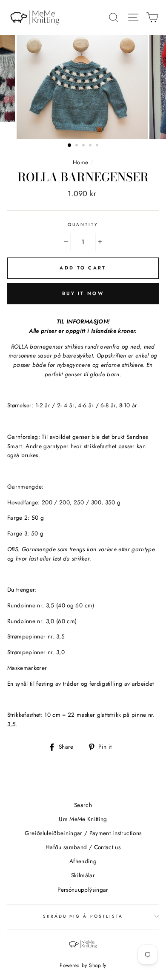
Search (83, 805)
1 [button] (70, 145)
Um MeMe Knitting (83, 819)
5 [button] (98, 146)
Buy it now (83, 293)
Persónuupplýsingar (82, 889)
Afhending (83, 861)
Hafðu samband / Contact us (83, 847)
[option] (83, 87)
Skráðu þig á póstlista (83, 916)
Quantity (83, 224)
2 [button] (77, 146)
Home (80, 162)
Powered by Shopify (83, 965)
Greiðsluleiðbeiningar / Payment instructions (83, 833)
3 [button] (84, 146)
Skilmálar (83, 875)
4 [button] (91, 146)
